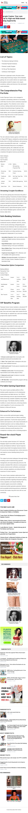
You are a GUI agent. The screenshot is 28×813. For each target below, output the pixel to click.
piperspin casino (11, 75)
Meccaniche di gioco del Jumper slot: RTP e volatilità (13, 757)
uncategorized (9, 11)
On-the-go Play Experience (9, 69)
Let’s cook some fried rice (13, 712)
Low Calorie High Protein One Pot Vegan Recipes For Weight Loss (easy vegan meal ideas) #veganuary (17, 726)
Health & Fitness (4, 23)
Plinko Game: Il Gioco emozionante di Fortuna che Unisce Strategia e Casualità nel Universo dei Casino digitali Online (13, 522)
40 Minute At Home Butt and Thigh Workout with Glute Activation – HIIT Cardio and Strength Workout (16, 737)
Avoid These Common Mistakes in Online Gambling (13, 767)
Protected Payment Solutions (9, 63)
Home (3, 11)
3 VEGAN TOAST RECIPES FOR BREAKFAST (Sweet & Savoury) (14, 749)
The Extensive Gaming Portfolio (10, 61)
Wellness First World (15, 809)
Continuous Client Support (8, 71)
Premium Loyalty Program (8, 66)
